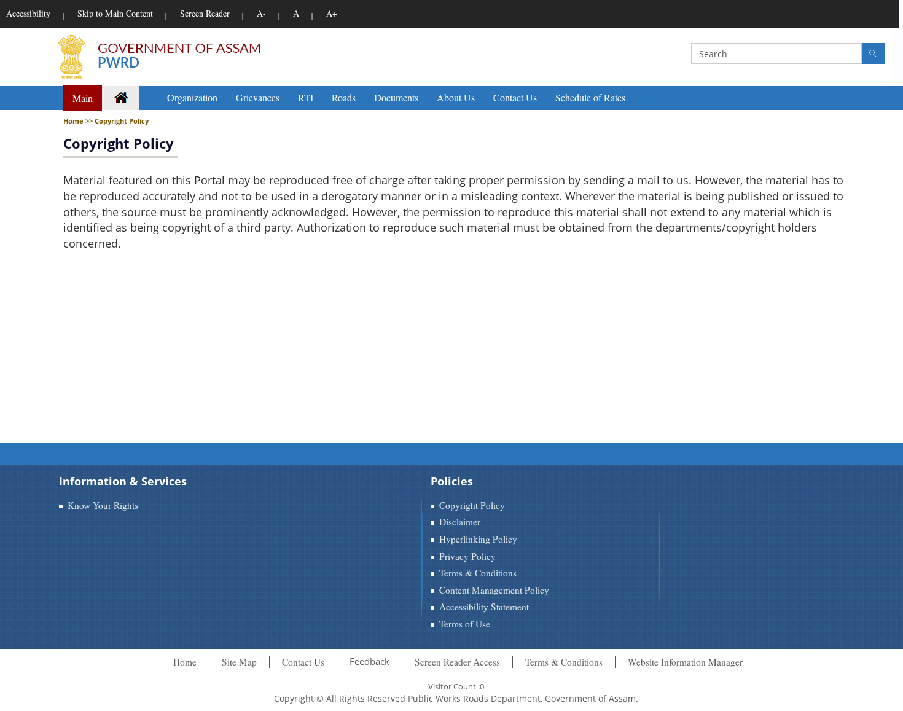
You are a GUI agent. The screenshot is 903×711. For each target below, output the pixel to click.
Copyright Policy (118, 143)
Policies (452, 481)
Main (82, 98)
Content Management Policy (494, 590)
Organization (192, 97)
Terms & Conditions (478, 573)
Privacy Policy (467, 556)
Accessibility (28, 13)
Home (185, 662)
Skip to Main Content (115, 13)
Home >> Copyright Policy (106, 120)
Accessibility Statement (484, 606)
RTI (305, 97)
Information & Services (123, 481)
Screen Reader (205, 13)
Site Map (239, 662)
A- (261, 13)
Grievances (258, 97)
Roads (344, 97)
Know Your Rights (103, 505)
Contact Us (515, 97)
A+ (331, 13)
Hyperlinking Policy (478, 539)
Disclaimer (459, 522)
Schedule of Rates (590, 97)
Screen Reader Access (457, 662)
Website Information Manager (685, 662)
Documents (396, 97)
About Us (456, 97)
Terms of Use (464, 624)
